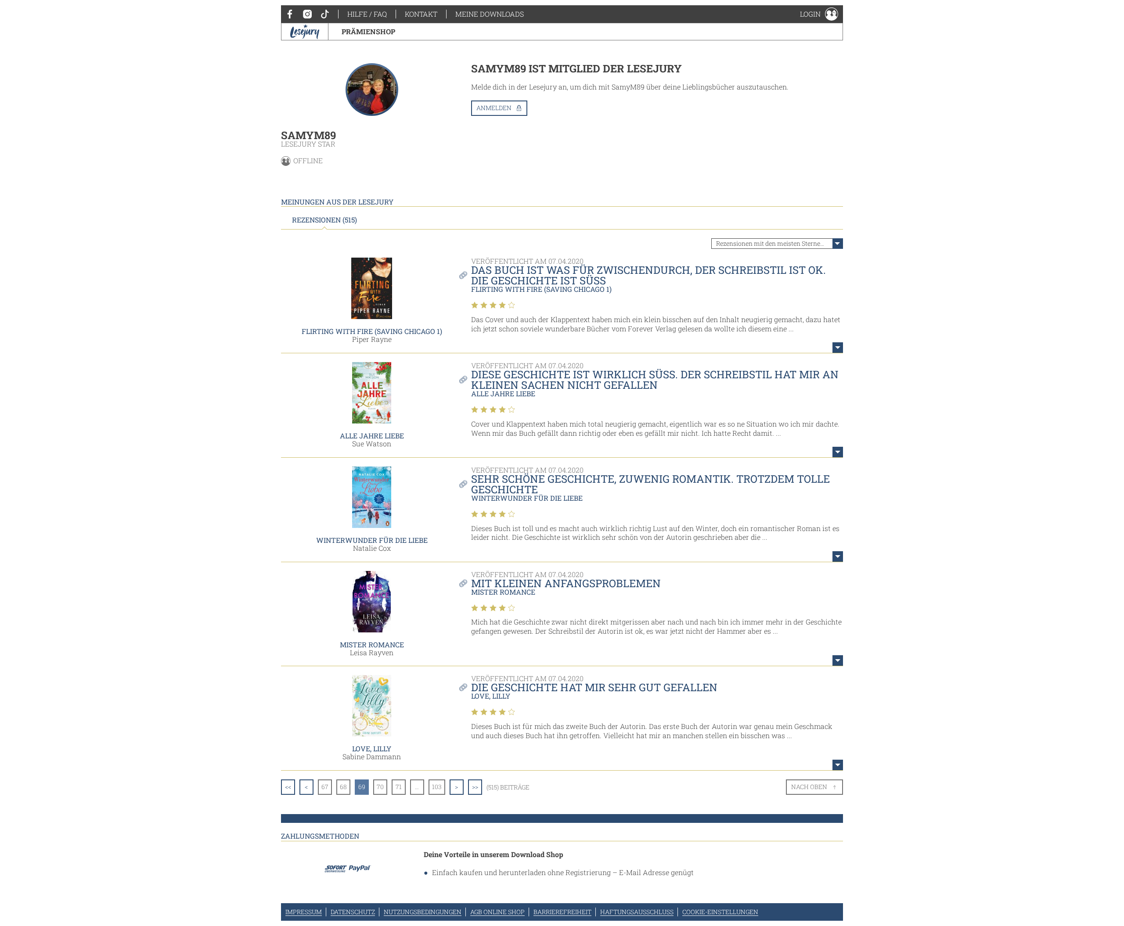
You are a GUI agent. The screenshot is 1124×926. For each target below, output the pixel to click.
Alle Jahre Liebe (372, 435)
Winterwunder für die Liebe (372, 540)
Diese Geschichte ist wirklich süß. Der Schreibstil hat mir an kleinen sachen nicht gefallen (655, 379)
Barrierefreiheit (562, 912)
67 (324, 786)
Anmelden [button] (494, 108)
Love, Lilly (371, 748)
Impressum (303, 912)
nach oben (809, 786)
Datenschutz (353, 912)
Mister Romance (372, 644)
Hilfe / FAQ (367, 13)
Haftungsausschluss (637, 912)
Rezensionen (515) (324, 219)
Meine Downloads (489, 13)
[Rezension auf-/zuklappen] (837, 347)
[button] (819, 14)
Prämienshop (368, 31)
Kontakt (421, 13)
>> (475, 786)
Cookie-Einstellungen (720, 912)
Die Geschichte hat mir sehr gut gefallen (594, 687)
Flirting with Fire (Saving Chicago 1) (372, 331)
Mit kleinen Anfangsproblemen (566, 583)
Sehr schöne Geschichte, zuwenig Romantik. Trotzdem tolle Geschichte (650, 484)
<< (288, 786)
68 (343, 786)
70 (380, 786)
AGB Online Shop (497, 912)
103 (437, 786)
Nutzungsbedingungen (422, 912)
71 (399, 786)
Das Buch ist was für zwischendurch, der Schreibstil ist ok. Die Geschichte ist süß (648, 275)
